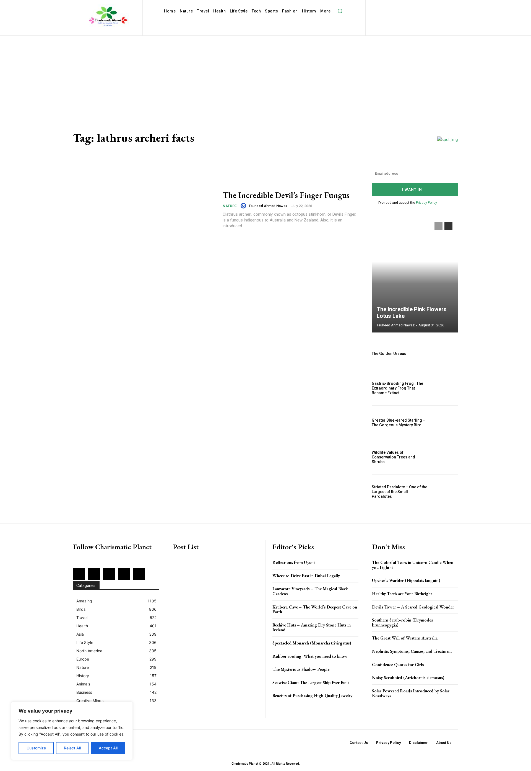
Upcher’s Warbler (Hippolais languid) (406, 580)
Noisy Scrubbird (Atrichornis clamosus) (408, 677)
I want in (412, 189)
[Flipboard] (397, 5)
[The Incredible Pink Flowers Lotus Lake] (415, 274)
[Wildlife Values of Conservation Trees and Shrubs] (445, 457)
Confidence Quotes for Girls (398, 664)
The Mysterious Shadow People (300, 669)
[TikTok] (398, 15)
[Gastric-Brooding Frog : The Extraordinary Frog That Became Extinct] (445, 388)
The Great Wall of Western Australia (405, 638)
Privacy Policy (426, 203)
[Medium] (424, 5)
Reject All (72, 748)
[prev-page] (438, 226)
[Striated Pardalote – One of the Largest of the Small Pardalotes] (445, 492)
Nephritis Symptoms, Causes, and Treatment (412, 651)
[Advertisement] (265, 77)
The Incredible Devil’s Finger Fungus (286, 195)
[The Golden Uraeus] (445, 354)
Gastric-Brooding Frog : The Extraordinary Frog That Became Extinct (397, 388)
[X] (407, 15)
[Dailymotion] (379, 5)
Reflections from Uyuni (293, 562)
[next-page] (448, 226)
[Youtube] (425, 15)
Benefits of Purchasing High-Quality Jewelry (312, 695)
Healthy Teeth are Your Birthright (402, 594)
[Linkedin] (415, 5)
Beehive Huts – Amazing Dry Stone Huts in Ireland (311, 627)
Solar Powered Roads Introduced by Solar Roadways (410, 693)
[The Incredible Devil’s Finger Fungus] (144, 210)
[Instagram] (406, 5)
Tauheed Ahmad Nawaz (268, 206)
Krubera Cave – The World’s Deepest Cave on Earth (314, 609)
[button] (340, 11)
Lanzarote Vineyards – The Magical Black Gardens (310, 591)
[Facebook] (388, 5)
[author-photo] (244, 205)
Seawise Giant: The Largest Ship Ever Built (310, 682)
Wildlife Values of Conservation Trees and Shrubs (393, 457)
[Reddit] (442, 5)
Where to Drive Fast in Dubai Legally (306, 576)
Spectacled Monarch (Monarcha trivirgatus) (311, 643)
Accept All (108, 748)
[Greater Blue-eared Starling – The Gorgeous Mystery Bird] (445, 423)
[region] (72, 731)
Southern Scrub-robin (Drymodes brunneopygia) (402, 622)
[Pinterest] (433, 5)
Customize (36, 748)
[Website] (416, 15)
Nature (229, 206)
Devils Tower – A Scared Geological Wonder (413, 607)
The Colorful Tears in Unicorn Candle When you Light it (412, 564)
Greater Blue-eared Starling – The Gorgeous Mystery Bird (398, 422)
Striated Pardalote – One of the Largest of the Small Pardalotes (399, 492)
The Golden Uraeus (389, 353)
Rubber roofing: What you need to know (309, 656)
